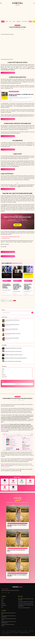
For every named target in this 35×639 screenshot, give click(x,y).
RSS (8, 592)
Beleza (14, 21)
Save (15, 300)
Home (3, 21)
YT (4, 592)
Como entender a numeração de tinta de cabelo (25, 603)
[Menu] (1, 3)
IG (2, 592)
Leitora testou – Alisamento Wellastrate (24, 607)
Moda (10, 21)
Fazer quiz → (17, 224)
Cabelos (6, 21)
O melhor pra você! (5, 238)
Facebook (10, 300)
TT (6, 592)
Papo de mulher (24, 21)
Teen (30, 21)
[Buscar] (34, 3)
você (31, 68)
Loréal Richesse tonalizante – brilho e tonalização (25, 601)
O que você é (3, 74)
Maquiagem (18, 21)
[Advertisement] (17, 13)
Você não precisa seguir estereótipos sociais (11, 236)
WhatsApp (3, 300)
